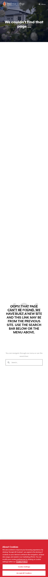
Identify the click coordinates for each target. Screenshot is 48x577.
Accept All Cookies (23, 573)
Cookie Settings (24, 567)
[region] (24, 558)
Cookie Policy (21, 562)
